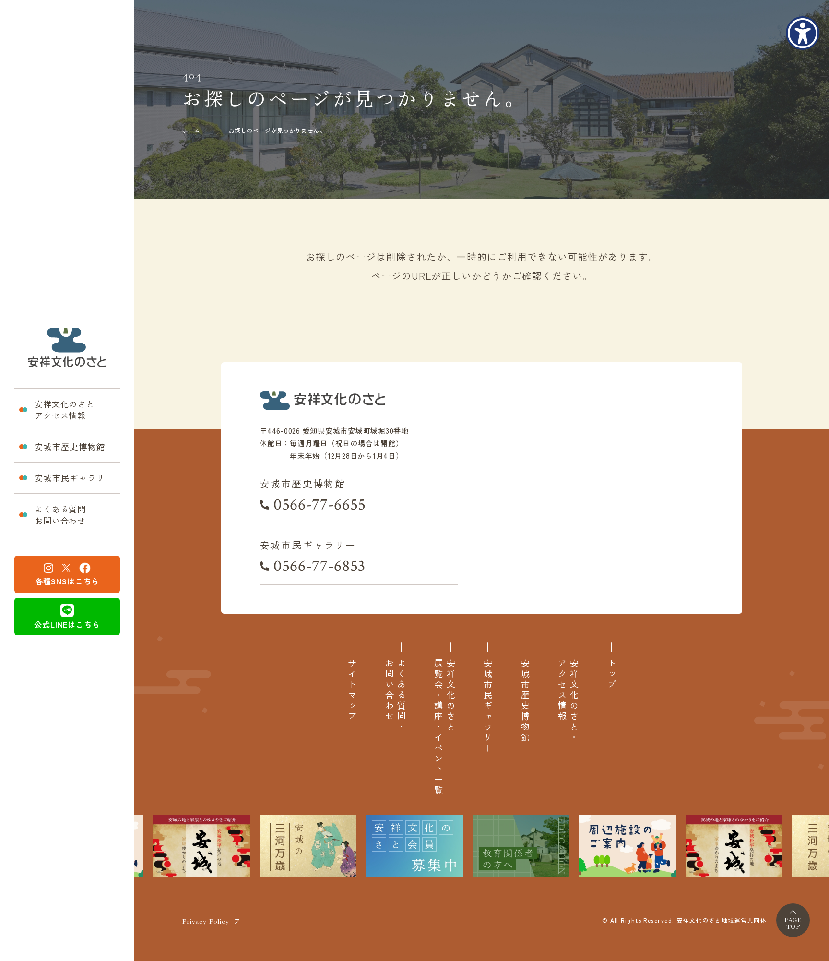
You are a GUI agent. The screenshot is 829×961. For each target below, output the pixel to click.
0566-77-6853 (319, 566)
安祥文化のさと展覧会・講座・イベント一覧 (444, 727)
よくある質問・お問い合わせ (395, 696)
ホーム (191, 130)
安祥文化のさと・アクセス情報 (568, 701)
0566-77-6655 (319, 504)
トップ (611, 674)
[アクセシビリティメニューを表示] (802, 33)
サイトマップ (352, 690)
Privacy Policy (205, 921)
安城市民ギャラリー (74, 478)
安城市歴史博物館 (70, 446)
